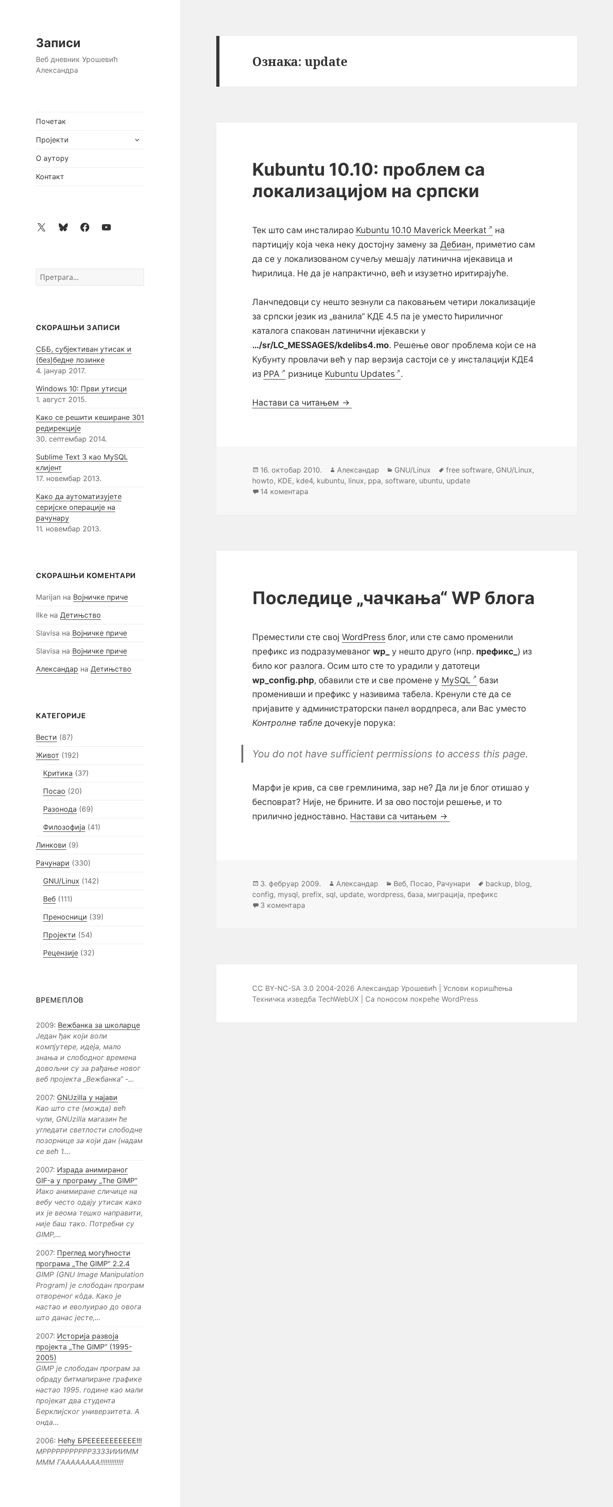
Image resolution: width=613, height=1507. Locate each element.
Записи (58, 42)
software (400, 480)
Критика (58, 773)
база (415, 894)
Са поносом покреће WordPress (421, 998)
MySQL (456, 680)
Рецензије (60, 952)
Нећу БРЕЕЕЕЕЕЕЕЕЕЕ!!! (100, 1440)
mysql (288, 894)
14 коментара (284, 491)
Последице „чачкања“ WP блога (393, 597)
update (458, 480)
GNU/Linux (61, 880)
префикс (483, 894)
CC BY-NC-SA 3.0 (283, 988)
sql (331, 894)
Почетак (51, 121)
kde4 (304, 480)
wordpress (385, 894)
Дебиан (455, 244)
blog (522, 883)
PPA (271, 374)
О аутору (52, 158)
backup (498, 883)
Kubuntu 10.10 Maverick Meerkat (421, 230)
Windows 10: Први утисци (81, 388)
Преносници (65, 916)
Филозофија (64, 826)
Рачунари (53, 862)
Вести (46, 737)
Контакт (50, 176)
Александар (57, 668)
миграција (445, 894)
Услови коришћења (477, 988)
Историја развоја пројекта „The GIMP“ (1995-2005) (84, 1346)
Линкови (51, 844)
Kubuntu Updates (360, 374)
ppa (374, 480)
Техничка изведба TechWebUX (305, 998)
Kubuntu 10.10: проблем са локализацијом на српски (368, 180)
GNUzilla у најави (87, 1097)
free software (469, 469)
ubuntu (430, 480)
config (263, 894)
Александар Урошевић (397, 988)
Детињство (80, 614)
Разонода (60, 808)
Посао (54, 791)
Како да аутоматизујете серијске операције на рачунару (79, 507)
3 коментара (282, 905)
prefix (312, 894)
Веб (49, 898)
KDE (285, 480)
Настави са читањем (302, 403)
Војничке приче (100, 596)
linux (356, 480)
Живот (47, 755)
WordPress (363, 637)
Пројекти (52, 139)
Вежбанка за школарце (99, 1025)
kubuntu (330, 480)
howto (263, 480)
